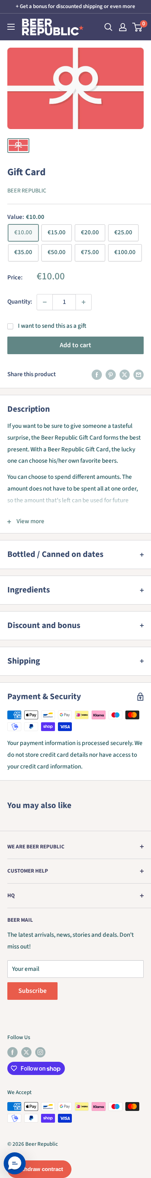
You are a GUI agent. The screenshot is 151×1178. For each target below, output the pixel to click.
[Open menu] (11, 27)
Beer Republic (26, 191)
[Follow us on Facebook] (12, 1052)
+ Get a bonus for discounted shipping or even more (75, 6)
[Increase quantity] (83, 302)
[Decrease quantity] (44, 302)
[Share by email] (138, 375)
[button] (15, 1163)
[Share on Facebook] (97, 375)
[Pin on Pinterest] (111, 375)
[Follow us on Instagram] (40, 1052)
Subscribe (32, 990)
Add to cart (75, 345)
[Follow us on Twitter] (26, 1052)
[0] (137, 27)
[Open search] (108, 27)
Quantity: (19, 301)
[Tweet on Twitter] (124, 375)
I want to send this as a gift (52, 326)
